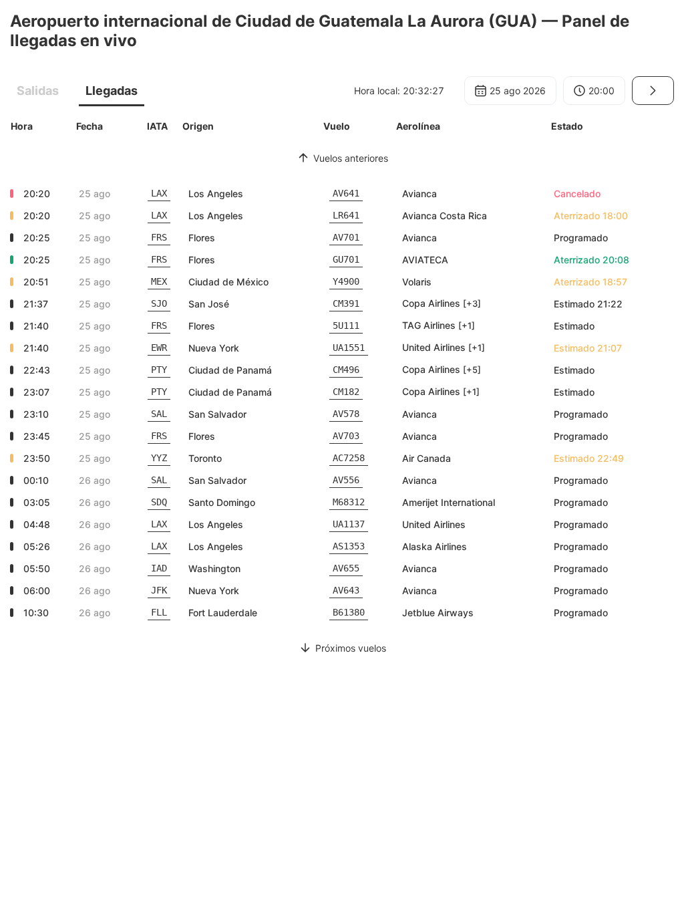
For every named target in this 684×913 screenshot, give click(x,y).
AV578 (346, 413)
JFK (159, 590)
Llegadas (112, 91)
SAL (159, 413)
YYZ (159, 457)
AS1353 (349, 546)
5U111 (346, 325)
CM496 (346, 369)
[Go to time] (653, 90)
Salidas (38, 91)
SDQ (159, 502)
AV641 (346, 193)
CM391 (346, 303)
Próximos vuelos (350, 648)
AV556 (346, 480)
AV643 (346, 590)
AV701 (346, 237)
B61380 (349, 612)
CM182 (346, 391)
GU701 (346, 259)
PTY (159, 369)
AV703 (346, 435)
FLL (159, 612)
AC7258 (349, 457)
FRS (159, 237)
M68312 (349, 502)
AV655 (346, 568)
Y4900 (346, 281)
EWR (159, 347)
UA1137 (349, 524)
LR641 (346, 215)
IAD (159, 568)
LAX (159, 193)
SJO (159, 303)
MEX (159, 281)
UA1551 (349, 347)
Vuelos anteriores (350, 158)
